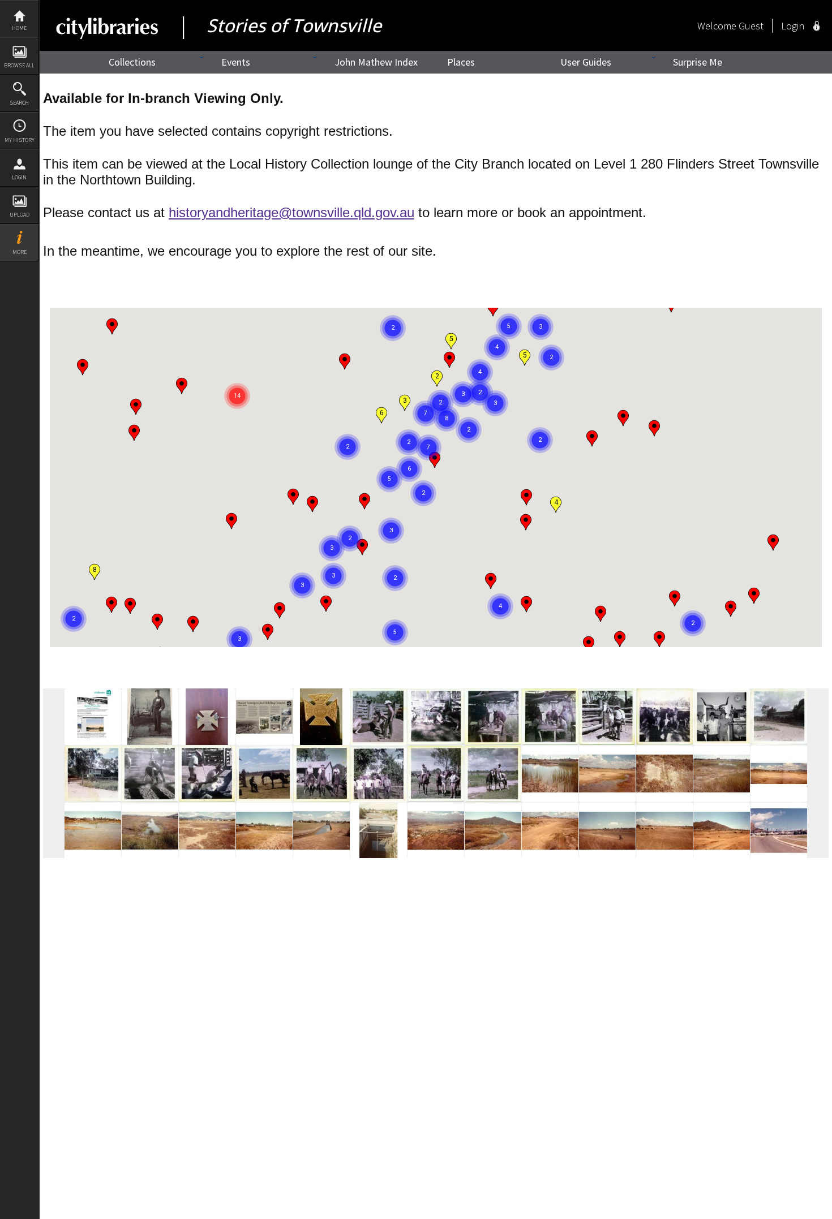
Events (235, 61)
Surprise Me (697, 61)
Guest (751, 25)
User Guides (585, 61)
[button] (654, 428)
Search (19, 102)
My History (20, 140)
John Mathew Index (376, 61)
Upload (19, 214)
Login (19, 177)
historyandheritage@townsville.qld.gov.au (291, 212)
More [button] (19, 252)
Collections (132, 61)
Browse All (19, 65)
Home (19, 28)
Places (461, 61)
